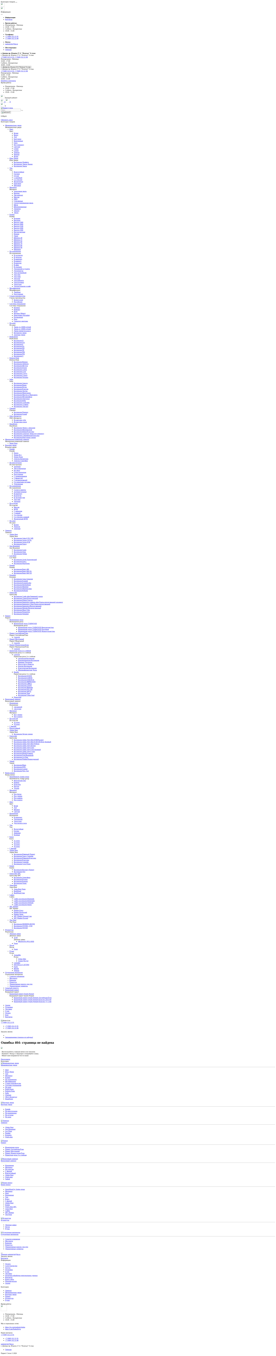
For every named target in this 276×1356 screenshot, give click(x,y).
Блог (7, 1015)
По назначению (11, 1079)
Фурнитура (9, 1298)
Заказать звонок (7, 1032)
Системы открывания (13, 1085)
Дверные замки (10, 1225)
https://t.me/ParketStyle (13, 1329)
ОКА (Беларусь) (11, 1097)
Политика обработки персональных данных (21, 1275)
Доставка (8, 1009)
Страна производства (13, 1083)
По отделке (9, 1115)
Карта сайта (9, 1279)
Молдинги (9, 1241)
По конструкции (11, 1111)
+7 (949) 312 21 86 (11, 38)
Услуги (7, 1268)
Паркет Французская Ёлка (14, 1153)
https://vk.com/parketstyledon (15, 1327)
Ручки (7, 1229)
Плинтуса (8, 1245)
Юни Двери (9, 1072)
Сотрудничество (11, 1266)
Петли (7, 1227)
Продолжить (5, 1059)
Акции (7, 1005)
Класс (7, 1199)
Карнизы (8, 1243)
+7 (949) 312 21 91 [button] (7, 1335)
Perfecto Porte (10, 1091)
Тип (6, 1074)
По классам (9, 1169)
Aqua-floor (9, 1209)
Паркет (7, 1296)
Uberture (8, 1095)
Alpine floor (9, 1127)
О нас (7, 1011)
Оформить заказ (7, 120)
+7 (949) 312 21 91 (11, 36)
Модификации (10, 1081)
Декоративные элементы (14, 1249)
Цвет (7, 1070)
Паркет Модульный (12, 1151)
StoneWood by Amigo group (15, 1189)
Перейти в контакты (8, 81)
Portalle (7, 1109)
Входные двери (10, 1294)
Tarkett (7, 1179)
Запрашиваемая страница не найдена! (19, 1037)
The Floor (8, 1214)
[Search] (22, 110)
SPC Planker (9, 1213)
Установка (9, 1007)
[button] (6, 83)
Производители (11, 1281)
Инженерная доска (12, 1147)
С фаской (8, 1171)
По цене (8, 1087)
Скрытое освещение (12, 1239)
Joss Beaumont (10, 1129)
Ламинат (8, 1290)
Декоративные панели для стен (16, 1247)
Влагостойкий (10, 1173)
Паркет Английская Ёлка (14, 1149)
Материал (8, 1076)
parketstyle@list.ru (11, 44)
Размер (7, 1077)
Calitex (7, 1211)
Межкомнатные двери (13, 1292)
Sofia (7, 1093)
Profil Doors (9, 1089)
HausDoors (9, 1099)
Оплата (8, 1013)
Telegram (8, 1350)
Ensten (7, 1205)
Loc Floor (8, 1131)
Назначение (9, 1165)
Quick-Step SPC (10, 1207)
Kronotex (8, 1135)
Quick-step (9, 1137)
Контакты (8, 19)
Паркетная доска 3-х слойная (16, 1155)
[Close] (16, 2)
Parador (7, 1133)
